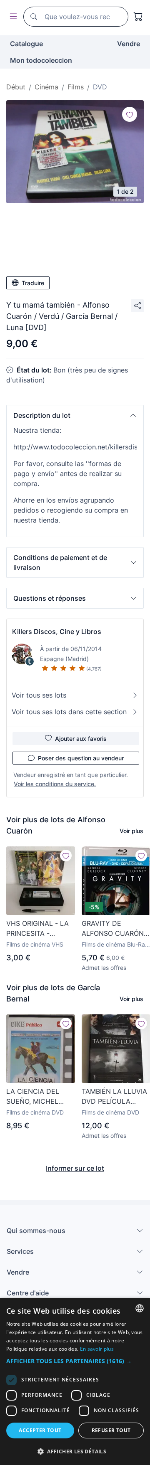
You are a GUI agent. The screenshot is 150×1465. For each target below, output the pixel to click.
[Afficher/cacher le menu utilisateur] (11, 17)
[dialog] (75, 1381)
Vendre (128, 43)
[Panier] (138, 16)
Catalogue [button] (26, 43)
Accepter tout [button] (40, 1430)
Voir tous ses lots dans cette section (69, 712)
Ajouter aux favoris (81, 738)
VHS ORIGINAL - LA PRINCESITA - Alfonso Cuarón (37, 928)
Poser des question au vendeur (81, 758)
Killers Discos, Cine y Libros (56, 631)
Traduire (33, 282)
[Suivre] (129, 114)
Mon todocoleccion (41, 60)
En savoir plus (97, 1348)
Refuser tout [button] (111, 1430)
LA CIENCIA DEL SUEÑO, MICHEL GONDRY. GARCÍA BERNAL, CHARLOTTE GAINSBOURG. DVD (37, 1096)
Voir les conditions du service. (55, 783)
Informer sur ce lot (75, 1168)
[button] (75, 415)
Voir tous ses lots (39, 695)
